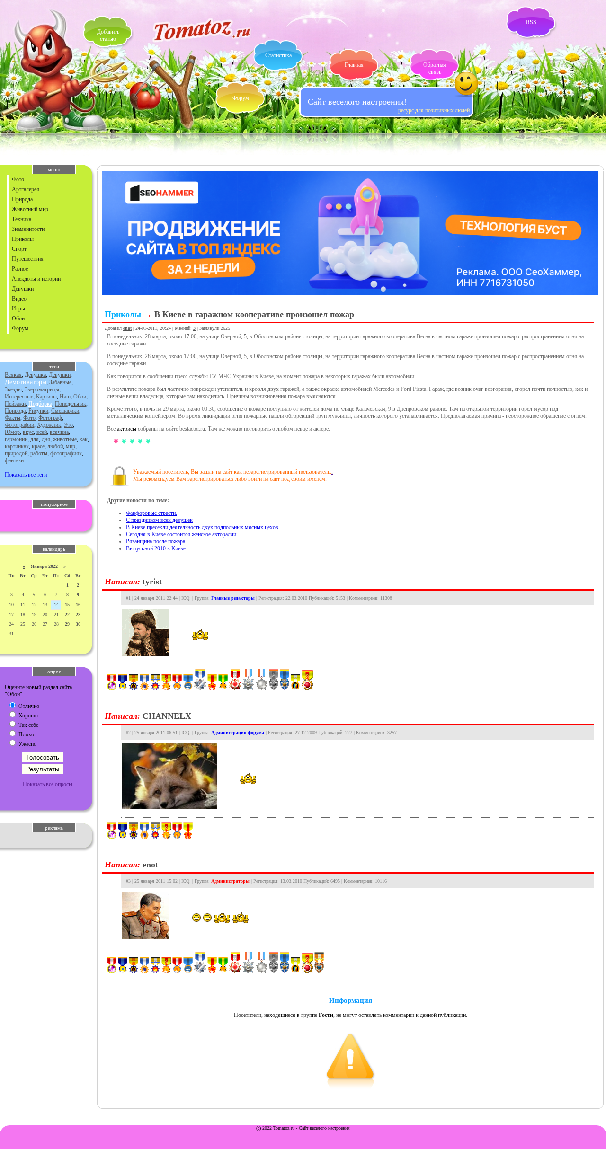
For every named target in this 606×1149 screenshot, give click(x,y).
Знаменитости (28, 229)
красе (38, 446)
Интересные (19, 396)
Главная (354, 65)
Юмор (12, 432)
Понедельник (70, 403)
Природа (22, 199)
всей (41, 432)
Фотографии (19, 425)
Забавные (60, 382)
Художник (49, 425)
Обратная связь (434, 68)
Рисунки (38, 410)
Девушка (35, 374)
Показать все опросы (47, 784)
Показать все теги (26, 474)
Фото (18, 179)
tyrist (152, 581)
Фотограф (50, 418)
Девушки (23, 288)
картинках (17, 446)
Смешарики (65, 410)
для (34, 439)
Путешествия (28, 259)
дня (46, 439)
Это (68, 425)
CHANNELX (167, 716)
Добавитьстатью (108, 35)
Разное (20, 268)
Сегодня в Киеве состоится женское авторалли (181, 534)
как (84, 439)
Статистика (278, 55)
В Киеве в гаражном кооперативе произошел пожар (254, 314)
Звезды (13, 389)
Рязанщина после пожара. (156, 541)
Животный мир (30, 209)
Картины (46, 396)
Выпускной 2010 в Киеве (156, 548)
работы (38, 453)
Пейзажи (15, 403)
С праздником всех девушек (159, 520)
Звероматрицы (42, 389)
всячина (59, 432)
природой (16, 453)
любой (55, 446)
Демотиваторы (25, 382)
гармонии (16, 439)
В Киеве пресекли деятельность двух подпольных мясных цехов (202, 527)
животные (65, 439)
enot (127, 328)
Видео (19, 298)
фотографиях (66, 453)
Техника (21, 219)
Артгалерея (25, 189)
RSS (531, 22)
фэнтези (14, 460)
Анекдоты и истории (36, 278)
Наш (65, 396)
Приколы (23, 239)
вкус (28, 432)
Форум (240, 98)
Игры (18, 308)
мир (70, 446)
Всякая (13, 374)
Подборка (40, 403)
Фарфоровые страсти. (151, 513)
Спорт (19, 249)
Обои (18, 318)
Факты (12, 418)
